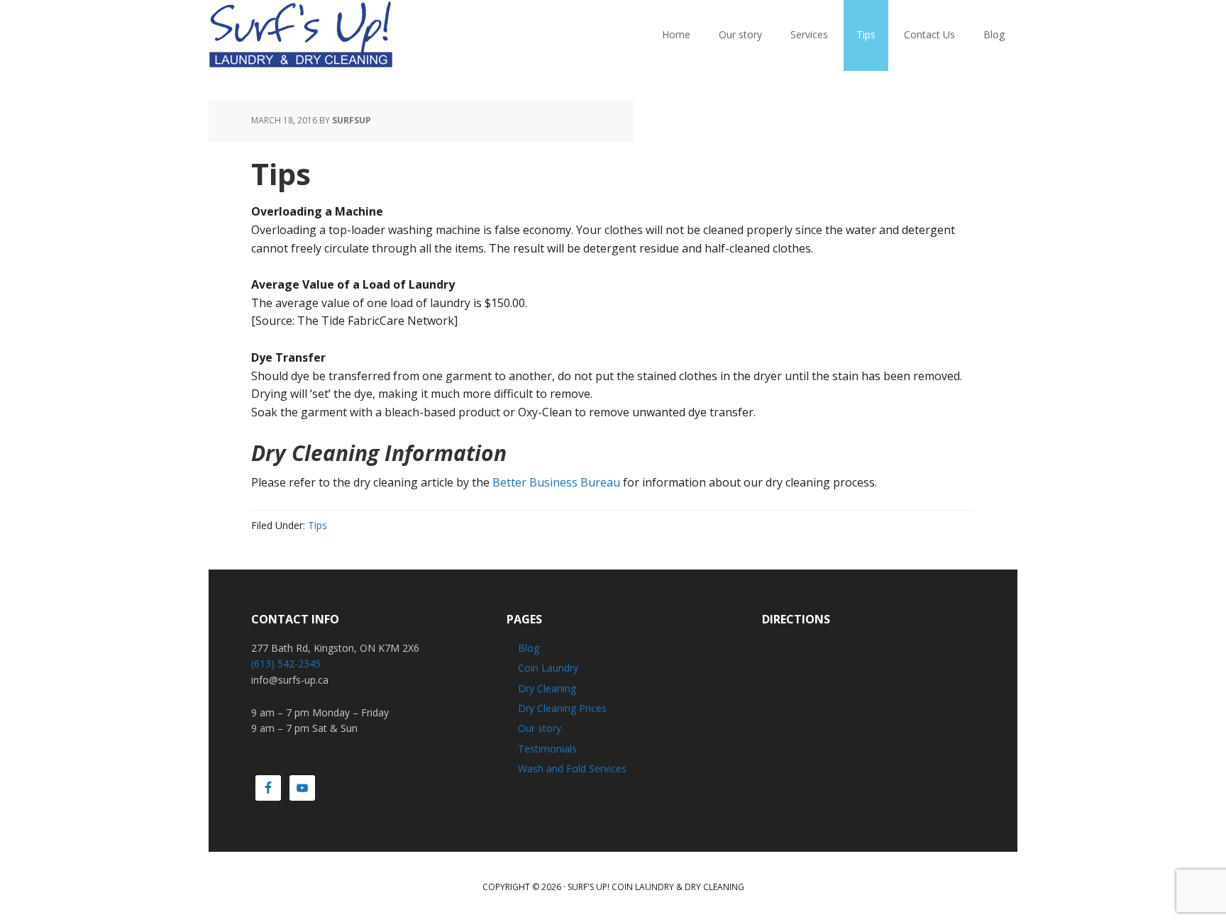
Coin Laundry (548, 667)
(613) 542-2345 (286, 663)
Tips (317, 525)
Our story (539, 728)
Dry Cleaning (547, 688)
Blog (528, 648)
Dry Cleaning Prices (562, 708)
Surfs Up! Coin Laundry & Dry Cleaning (301, 35)
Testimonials (547, 748)
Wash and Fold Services (572, 768)
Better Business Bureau (556, 482)
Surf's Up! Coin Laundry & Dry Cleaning (656, 887)
